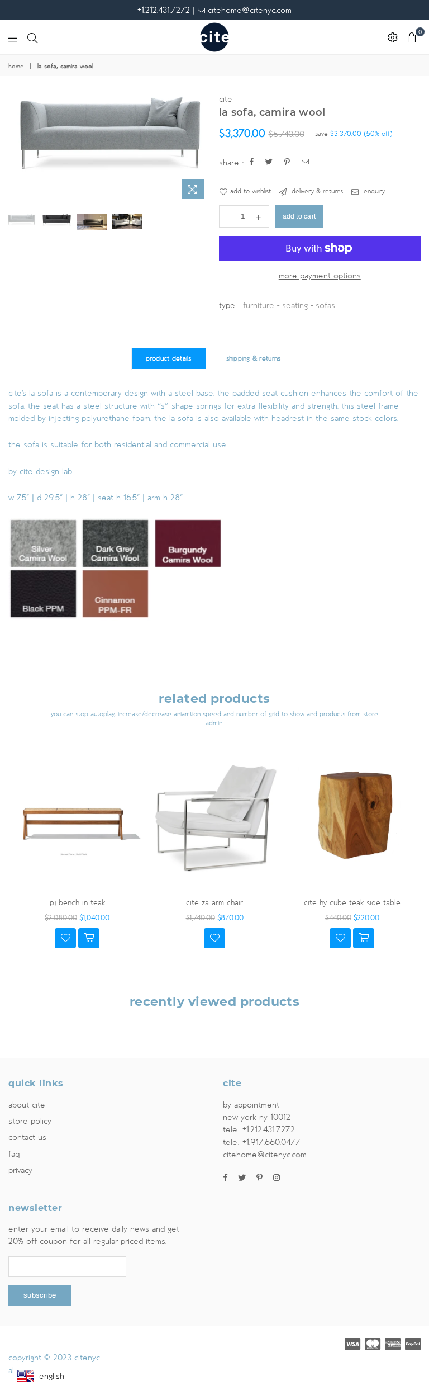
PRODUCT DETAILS (169, 358)
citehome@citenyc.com (248, 10)
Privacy (20, 1170)
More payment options (320, 275)
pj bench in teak (77, 902)
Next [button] (201, 149)
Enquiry (373, 191)
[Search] (32, 37)
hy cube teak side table (352, 902)
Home (15, 66)
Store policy (29, 1121)
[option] (109, 136)
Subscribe (39, 1295)
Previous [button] (18, 149)
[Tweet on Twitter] (269, 163)
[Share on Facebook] (252, 163)
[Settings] (393, 37)
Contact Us (27, 1137)
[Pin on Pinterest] (287, 163)
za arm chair (214, 902)
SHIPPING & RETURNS (253, 358)
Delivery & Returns (316, 191)
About (26, 1104)
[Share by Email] (305, 163)
